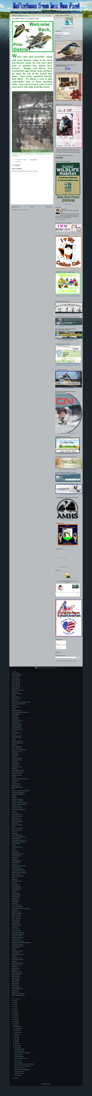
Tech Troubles (15, 928)
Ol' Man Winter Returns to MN (21, 1058)
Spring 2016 (14, 898)
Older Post (49, 207)
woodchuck (14, 992)
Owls (13, 848)
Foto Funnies (15, 763)
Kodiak (13, 797)
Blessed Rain (15, 696)
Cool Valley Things (16, 725)
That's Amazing (15, 930)
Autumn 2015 (15, 683)
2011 (14, 1078)
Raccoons (14, 864)
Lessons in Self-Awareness (18, 809)
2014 (14, 1021)
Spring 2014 (14, 894)
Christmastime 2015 (16, 720)
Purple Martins (15, 862)
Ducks (13, 744)
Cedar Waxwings (15, 714)
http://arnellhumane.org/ (67, 519)
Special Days (15, 886)
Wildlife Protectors (16, 971)
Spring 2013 (14, 893)
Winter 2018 (14, 983)
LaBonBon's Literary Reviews (18, 802)
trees (13, 949)
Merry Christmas (15, 819)
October (17, 1030)
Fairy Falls (14, 753)
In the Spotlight (17, 1075)
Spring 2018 (14, 901)
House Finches (15, 783)
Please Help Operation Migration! (21, 1069)
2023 (14, 1004)
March (16, 1043)
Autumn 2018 (15, 688)
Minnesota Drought (16, 824)
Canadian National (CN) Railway (19, 712)
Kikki (13, 795)
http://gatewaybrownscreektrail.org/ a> (67, 325)
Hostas (13, 782)
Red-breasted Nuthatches (18, 865)
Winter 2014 (14, 976)
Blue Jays (14, 700)
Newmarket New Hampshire (18, 841)
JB (12, 789)
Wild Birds (14, 966)
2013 (14, 1023)
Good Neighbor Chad (17, 770)
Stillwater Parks (15, 911)
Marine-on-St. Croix (16, 816)
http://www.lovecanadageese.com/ (68, 494)
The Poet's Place (16, 939)
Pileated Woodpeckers (17, 853)
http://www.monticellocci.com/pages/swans (67, 483)
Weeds (13, 961)
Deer (13, 739)
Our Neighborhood (16, 847)
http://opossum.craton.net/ (68, 545)
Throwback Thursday (16, 944)
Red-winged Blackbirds (17, 869)
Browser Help (48, 12)
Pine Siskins (18, 161)
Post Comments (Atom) (23, 209)
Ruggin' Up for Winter (17, 876)
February (17, 1045)
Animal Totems (15, 676)
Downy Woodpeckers (16, 743)
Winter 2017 (14, 981)
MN (12, 826)
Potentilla (14, 859)
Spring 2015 (14, 896)
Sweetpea (14, 927)
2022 (14, 1006)
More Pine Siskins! (18, 1062)
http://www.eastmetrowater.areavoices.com (67, 453)
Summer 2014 (15, 917)
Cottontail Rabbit (15, 727)
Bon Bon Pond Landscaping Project (20, 702)
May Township (15, 818)
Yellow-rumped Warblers (17, 995)
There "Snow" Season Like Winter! (22, 1052)
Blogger (48, 1083)
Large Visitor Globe (63, 566)
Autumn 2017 (15, 686)
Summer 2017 (15, 920)
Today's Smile (15, 947)
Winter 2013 (14, 974)
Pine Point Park (15, 855)
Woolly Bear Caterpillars (17, 993)
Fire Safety (14, 754)
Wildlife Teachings (16, 973)
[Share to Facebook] (34, 159)
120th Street (14, 673)
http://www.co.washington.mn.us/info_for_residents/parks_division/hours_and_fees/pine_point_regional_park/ (67, 365)
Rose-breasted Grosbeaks (18, 870)
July (16, 1036)
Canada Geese (15, 710)
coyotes (13, 731)
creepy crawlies (15, 732)
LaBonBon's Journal (16, 801)
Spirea (13, 891)
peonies (13, 850)
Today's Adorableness (17, 946)
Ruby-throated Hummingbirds (18, 872)
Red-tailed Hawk (15, 867)
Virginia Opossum (16, 957)
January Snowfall (18, 1054)
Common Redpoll (16, 724)
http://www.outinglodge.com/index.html (67, 469)
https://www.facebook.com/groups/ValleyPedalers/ (67, 313)
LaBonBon (19, 159)
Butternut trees (15, 707)
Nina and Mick (15, 843)
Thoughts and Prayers (17, 940)
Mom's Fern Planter (16, 830)
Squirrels (14, 903)
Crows (13, 734)
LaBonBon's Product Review (18, 804)
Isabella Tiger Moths (16, 787)
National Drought (16, 838)
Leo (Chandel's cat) (16, 807)
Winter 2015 (14, 978)
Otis (13, 845)
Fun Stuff (14, 765)
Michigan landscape (16, 821)
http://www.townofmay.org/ (68, 388)
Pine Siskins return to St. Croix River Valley (24, 1064)
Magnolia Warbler (16, 814)
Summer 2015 (15, 918)
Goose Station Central (17, 772)
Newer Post (15, 207)
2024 (14, 1002)
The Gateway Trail (16, 935)
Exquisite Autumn (16, 751)
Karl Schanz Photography (17, 794)
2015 (14, 1019)
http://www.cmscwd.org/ (67, 340)
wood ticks (14, 990)
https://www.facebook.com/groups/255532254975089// (67, 295)
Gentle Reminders (16, 766)
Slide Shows (20, 12)
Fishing (13, 756)
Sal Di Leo (14, 877)
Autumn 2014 (15, 681)
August (16, 1034)
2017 (14, 1015)
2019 (14, 1012)
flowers (13, 761)
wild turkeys (14, 968)
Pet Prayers (14, 852)
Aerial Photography (16, 674)
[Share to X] (33, 159)
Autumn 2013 (15, 679)
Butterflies (14, 705)
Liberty (13, 811)
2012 (14, 1025)
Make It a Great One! (19, 1071)
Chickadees (14, 717)
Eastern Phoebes (16, 748)
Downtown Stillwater (16, 741)
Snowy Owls (14, 884)
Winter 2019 (14, 985)
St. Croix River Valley (16, 906)
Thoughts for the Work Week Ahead (20, 942)
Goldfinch (14, 768)
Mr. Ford (14, 831)
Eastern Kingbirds (16, 746)
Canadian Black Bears (19, 1050)
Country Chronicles (16, 729)
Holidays (14, 780)
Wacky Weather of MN (17, 959)
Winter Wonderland (16, 988)
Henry (13, 777)
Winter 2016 (14, 980)
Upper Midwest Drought (17, 954)
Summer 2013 (15, 915)
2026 (14, 1000)
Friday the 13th (17, 1060)
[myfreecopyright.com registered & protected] (46, 667)
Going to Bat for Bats (19, 1056)
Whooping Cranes (16, 964)
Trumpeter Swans (16, 951)
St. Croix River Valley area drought (20, 908)
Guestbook (39, 12)
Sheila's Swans (15, 881)
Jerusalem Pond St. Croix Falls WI (19, 790)
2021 (14, 1008)
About (27, 12)
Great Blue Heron (16, 773)
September (17, 1032)
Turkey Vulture (15, 952)
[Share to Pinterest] (36, 159)
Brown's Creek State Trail (17, 703)
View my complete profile (61, 219)
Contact (33, 12)
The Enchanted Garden (17, 934)
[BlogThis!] (32, 159)
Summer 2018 (15, 922)
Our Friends (67, 12)
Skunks (13, 882)
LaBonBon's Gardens (17, 799)
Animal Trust (15, 678)
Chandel (14, 715)
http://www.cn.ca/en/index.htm (68, 433)
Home (13, 12)
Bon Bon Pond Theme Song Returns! (22, 1065)
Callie (13, 708)
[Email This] (30, 159)
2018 (14, 1013)
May (16, 1039)
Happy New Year (15, 775)
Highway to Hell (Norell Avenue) (19, 778)
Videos (13, 956)
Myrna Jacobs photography (18, 836)
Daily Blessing (15, 736)
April (16, 1041)
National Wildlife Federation (18, 840)
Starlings (14, 910)
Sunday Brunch (15, 923)
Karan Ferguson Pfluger (17, 792)
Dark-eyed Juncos (16, 737)
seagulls (14, 879)
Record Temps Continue (19, 1067)
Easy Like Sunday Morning (18, 749)
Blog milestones (15, 698)
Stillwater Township (16, 913)
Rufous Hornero (15, 874)
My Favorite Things (16, 835)
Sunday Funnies (15, 925)
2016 (14, 1017)
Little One (14, 812)
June (16, 1038)
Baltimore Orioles (16, 693)
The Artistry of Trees (19, 1073)
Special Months (15, 888)
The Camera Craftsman (17, 932)
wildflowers (14, 969)
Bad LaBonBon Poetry (17, 690)
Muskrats (14, 833)
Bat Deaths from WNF (19, 1049)
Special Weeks (15, 889)
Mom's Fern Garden (16, 828)
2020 (14, 1010)
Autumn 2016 (15, 685)
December (17, 1026)
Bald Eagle (14, 691)
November (17, 1028)
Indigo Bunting (15, 785)
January (17, 1047)
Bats (13, 695)
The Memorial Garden (17, 937)
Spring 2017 (14, 899)
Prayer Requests (15, 860)
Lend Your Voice (57, 12)
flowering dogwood (16, 758)
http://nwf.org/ (68, 204)
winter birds (14, 986)
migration (14, 823)
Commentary (15, 722)
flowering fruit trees (16, 760)
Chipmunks (14, 719)
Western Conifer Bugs (17, 963)
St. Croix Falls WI (16, 905)
